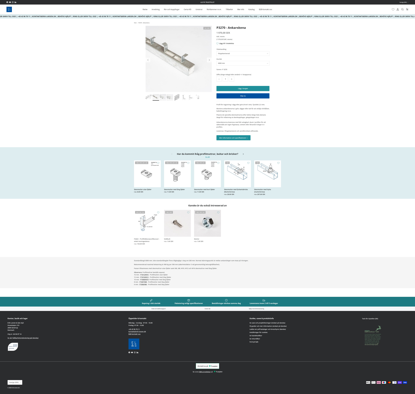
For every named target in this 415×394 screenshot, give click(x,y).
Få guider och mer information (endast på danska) (268, 326)
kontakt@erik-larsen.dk (137, 332)
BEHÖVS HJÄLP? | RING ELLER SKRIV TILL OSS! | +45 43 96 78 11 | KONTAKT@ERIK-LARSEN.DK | (93, 16)
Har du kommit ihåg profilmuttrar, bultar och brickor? (207, 153)
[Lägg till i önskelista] (158, 163)
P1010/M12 (144, 277)
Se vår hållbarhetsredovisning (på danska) (23, 338)
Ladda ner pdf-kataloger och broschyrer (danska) (268, 329)
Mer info (240, 9)
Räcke (145, 9)
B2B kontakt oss (134, 334)
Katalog (251, 9)
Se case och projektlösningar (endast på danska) (267, 323)
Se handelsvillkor (256, 336)
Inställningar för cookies (258, 332)
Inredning (156, 9)
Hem (135, 23)
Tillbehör (229, 9)
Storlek (219, 59)
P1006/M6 (143, 284)
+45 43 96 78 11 (134, 329)
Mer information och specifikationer (233, 137)
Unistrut (199, 9)
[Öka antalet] (231, 79)
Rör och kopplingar (172, 9)
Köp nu (243, 96)
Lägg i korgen (243, 88)
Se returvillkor (255, 339)
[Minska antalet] (219, 79)
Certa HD (187, 9)
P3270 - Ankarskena (143, 23)
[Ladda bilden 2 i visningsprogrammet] (179, 59)
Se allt (207, 157)
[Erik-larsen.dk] (9, 9)
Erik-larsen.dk (16, 387)
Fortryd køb (254, 342)
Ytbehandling (221, 49)
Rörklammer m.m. (214, 9)
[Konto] (397, 9)
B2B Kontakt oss (265, 9)
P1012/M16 (144, 275)
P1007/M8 (143, 282)
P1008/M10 (144, 280)
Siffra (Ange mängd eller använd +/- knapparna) (233, 75)
